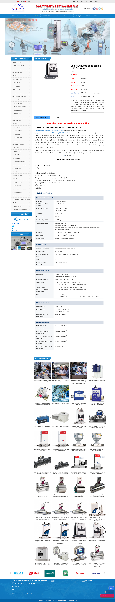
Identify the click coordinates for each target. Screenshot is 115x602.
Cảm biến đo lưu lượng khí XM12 (60, 426)
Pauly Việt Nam (17, 86)
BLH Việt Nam (16, 76)
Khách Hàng (67, 16)
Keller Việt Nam (17, 148)
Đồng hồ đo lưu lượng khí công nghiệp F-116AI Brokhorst (78, 518)
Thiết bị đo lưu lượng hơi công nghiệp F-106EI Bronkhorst (60, 495)
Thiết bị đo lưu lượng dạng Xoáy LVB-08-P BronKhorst (42, 472)
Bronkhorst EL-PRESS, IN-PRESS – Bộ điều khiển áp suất (42, 381)
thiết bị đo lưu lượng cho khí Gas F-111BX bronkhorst (79, 450)
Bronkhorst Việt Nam (18, 196)
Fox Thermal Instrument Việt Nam (21, 199)
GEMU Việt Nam (17, 178)
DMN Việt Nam (16, 117)
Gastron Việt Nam (17, 137)
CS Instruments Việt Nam (19, 161)
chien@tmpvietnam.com (19, 230)
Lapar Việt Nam (17, 113)
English (28, 1)
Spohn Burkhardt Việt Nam (19, 189)
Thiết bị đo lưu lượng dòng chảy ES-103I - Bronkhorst (79, 564)
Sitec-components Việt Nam (20, 165)
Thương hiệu (46, 16)
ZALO (111, 588)
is (50, 130)
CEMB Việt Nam (17, 168)
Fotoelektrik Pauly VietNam (20, 209)
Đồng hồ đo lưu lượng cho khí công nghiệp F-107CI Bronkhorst (97, 565)
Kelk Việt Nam (16, 89)
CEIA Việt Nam (16, 158)
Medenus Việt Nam (17, 100)
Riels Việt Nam (16, 82)
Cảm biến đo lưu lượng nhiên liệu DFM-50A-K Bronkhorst (42, 404)
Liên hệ (97, 1)
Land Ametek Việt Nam (18, 65)
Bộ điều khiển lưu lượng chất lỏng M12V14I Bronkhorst (97, 541)
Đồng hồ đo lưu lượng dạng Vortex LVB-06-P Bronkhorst (60, 472)
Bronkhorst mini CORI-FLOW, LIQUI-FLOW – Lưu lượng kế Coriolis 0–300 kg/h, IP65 (78, 382)
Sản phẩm (35, 16)
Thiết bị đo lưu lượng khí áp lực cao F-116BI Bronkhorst (60, 518)
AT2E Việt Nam (16, 124)
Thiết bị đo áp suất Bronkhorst (60, 403)
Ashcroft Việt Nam (17, 206)
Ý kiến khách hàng (58, 118)
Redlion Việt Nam (17, 130)
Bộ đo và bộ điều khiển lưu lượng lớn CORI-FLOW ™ (55, 133)
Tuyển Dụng (89, 1)
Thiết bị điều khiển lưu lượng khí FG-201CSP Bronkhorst (78, 472)
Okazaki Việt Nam (17, 103)
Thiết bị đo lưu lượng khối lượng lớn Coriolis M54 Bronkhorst (79, 542)
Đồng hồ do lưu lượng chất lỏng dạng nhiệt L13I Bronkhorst (60, 542)
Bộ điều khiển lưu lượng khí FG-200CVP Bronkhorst (97, 472)
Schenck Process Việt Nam (19, 106)
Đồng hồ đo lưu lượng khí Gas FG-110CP (42, 450)
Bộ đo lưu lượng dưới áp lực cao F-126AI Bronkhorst (42, 518)
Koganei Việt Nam (17, 175)
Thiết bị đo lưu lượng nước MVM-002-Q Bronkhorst (97, 404)
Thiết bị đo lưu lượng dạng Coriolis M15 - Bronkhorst (42, 564)
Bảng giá (57, 16)
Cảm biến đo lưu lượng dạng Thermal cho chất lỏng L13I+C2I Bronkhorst (97, 519)
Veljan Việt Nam (17, 62)
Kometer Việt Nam (17, 182)
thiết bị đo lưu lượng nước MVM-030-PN (79, 404)
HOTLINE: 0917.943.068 (107, 596)
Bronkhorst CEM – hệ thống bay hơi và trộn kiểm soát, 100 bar (60, 381)
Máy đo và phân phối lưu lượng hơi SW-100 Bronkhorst (97, 381)
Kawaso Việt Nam (17, 93)
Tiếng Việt (21, 1)
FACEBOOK (110, 592)
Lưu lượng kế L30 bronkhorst (42, 426)
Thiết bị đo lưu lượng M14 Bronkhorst (79, 427)
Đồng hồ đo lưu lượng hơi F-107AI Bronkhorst (42, 495)
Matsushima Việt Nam (18, 141)
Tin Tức (82, 1)
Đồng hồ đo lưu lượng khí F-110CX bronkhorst (97, 450)
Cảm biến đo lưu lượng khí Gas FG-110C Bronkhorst (61, 450)
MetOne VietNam (17, 79)
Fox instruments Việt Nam (19, 96)
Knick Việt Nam (17, 154)
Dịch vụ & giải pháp (91, 16)
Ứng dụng (78, 16)
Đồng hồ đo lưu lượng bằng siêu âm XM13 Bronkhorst (60, 564)
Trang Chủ (75, 1)
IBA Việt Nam (16, 134)
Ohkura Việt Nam (17, 192)
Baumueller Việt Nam (18, 69)
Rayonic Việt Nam (17, 72)
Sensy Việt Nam (17, 120)
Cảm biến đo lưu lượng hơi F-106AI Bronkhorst (78, 495)
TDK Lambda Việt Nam (18, 144)
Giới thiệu (25, 16)
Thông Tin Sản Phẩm (42, 118)
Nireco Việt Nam (17, 127)
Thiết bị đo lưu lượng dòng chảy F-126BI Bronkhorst (97, 495)
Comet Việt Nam (17, 185)
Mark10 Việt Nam (17, 110)
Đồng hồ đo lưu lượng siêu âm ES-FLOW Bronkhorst (97, 427)
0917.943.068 (16, 228)
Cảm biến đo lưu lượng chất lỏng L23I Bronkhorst (42, 541)
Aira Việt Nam (16, 202)
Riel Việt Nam (16, 172)
